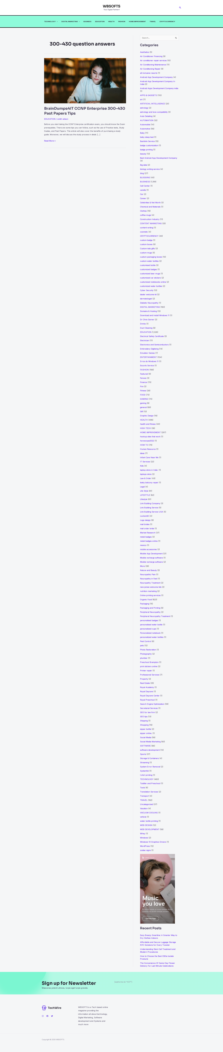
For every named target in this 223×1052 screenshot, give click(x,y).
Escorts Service (147, 365)
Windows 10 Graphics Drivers (153, 842)
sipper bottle (145, 729)
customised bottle (148, 265)
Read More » (50, 141)
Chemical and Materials (150, 207)
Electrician (144, 340)
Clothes (143, 211)
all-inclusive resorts (148, 73)
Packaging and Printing (150, 608)
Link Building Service (149, 507)
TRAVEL (153, 21)
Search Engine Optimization (152, 704)
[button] (180, 7)
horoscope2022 (147, 441)
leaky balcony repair (149, 482)
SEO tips (144, 716)
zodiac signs (145, 850)
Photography (146, 654)
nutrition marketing (148, 591)
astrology (144, 108)
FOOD (142, 395)
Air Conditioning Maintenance (153, 64)
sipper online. (146, 733)
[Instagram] (43, 1016)
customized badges (148, 269)
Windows (144, 838)
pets (142, 645)
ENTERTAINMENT (148, 357)
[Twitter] (52, 1016)
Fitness (143, 390)
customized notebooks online (153, 282)
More (142, 566)
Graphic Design (147, 416)
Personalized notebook (150, 633)
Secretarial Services (149, 708)
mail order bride (147, 528)
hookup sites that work (150, 436)
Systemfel (144, 771)
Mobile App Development (151, 553)
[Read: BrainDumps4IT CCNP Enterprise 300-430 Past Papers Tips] (85, 80)
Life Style (144, 491)
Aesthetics (144, 52)
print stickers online (148, 666)
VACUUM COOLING (149, 812)
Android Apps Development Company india (159, 88)
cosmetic (144, 232)
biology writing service (150, 169)
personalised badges (149, 620)
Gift (141, 411)
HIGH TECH (145, 428)
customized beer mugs (150, 273)
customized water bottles (151, 286)
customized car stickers (150, 278)
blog (142, 173)
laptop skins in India (149, 470)
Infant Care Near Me (149, 457)
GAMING (144, 399)
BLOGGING (145, 177)
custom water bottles (149, 261)
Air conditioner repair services (153, 60)
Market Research (147, 533)
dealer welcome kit (148, 294)
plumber (144, 658)
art (141, 99)
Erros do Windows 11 (149, 361)
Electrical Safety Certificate (152, 336)
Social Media (145, 737)
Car (141, 194)
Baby (142, 133)
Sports (143, 754)
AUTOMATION (146, 120)
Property (144, 679)
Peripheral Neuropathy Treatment (155, 616)
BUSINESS (87, 21)
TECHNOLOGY (50, 21)
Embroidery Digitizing (149, 349)
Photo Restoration (148, 650)
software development (150, 750)
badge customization (149, 145)
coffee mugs (145, 215)
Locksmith (144, 516)
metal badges (146, 537)
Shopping (144, 725)
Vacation (144, 808)
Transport (144, 796)
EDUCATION (100, 21)
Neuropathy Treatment (150, 583)
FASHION (121, 21)
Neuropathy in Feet (148, 578)
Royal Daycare (146, 691)
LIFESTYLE (145, 495)
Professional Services (149, 675)
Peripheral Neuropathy (150, 612)
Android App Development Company (156, 77)
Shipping (144, 721)
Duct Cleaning (146, 328)
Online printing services (150, 595)
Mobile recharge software (151, 558)
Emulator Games (147, 353)
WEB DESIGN (146, 825)
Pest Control (145, 641)
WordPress (145, 846)
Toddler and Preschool (150, 783)
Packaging (144, 604)
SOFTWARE (145, 746)
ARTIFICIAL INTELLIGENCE (152, 103)
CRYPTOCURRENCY (167, 21)
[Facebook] (47, 1016)
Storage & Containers (149, 758)
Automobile (145, 124)
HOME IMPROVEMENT (137, 21)
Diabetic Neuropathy (149, 303)
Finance (143, 382)
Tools (142, 787)
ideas (142, 453)
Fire (141, 386)
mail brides (144, 524)
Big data (143, 165)
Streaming (144, 762)
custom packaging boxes (151, 257)
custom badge (146, 240)
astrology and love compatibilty (154, 112)
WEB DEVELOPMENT (149, 829)
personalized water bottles (151, 637)
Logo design (145, 520)
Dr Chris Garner (147, 319)
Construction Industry (149, 219)
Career (143, 198)
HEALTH (111, 21)
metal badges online (149, 541)
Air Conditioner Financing (151, 56)
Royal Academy (147, 687)
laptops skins (146, 474)
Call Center (145, 186)
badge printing (146, 149)
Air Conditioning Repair (150, 69)
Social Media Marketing (150, 741)
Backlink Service (147, 141)
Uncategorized (146, 804)
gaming (143, 403)
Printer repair (146, 670)
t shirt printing (146, 775)
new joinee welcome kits (150, 587)
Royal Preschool (147, 700)
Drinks (143, 324)
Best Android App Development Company (158, 158)
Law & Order (145, 478)
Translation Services (149, 792)
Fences (143, 378)
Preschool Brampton (149, 662)
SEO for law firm (147, 712)
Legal (142, 487)
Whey (142, 833)
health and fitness (148, 424)
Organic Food (146, 599)
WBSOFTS (111, 6)
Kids (142, 466)
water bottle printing (149, 821)
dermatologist (146, 299)
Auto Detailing (146, 116)
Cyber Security (146, 290)
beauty (143, 154)
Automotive (145, 129)
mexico (143, 545)
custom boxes (146, 244)
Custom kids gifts (147, 248)
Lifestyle (143, 499)
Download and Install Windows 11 (154, 315)
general (143, 407)
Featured (144, 374)
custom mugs (146, 253)
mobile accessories (148, 549)
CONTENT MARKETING (151, 223)
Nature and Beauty (148, 570)
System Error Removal (150, 767)
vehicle (143, 817)
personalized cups (148, 629)
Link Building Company (150, 503)
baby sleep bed (147, 137)
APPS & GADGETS (148, 95)
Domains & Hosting (148, 311)
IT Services (145, 461)
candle (143, 190)
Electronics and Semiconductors (154, 344)
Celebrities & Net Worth (150, 202)
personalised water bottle (151, 624)
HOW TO (144, 445)
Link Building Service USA (151, 512)
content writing (146, 227)
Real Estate (145, 683)
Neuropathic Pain (148, 574)
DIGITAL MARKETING (69, 21)
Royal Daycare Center (150, 695)
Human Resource (148, 449)
